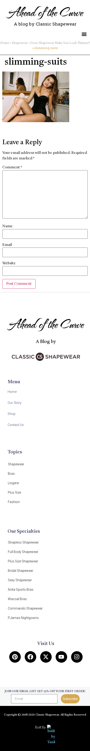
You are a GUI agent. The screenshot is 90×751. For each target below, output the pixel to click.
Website (9, 263)
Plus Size (14, 492)
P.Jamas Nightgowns (23, 618)
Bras (11, 473)
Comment (12, 167)
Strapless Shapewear (23, 542)
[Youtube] (61, 657)
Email (7, 245)
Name (7, 226)
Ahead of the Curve (45, 12)
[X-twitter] (46, 657)
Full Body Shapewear (23, 552)
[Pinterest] (15, 657)
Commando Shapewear (25, 608)
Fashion (14, 502)
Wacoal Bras (17, 599)
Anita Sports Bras (20, 589)
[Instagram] (77, 657)
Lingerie (13, 483)
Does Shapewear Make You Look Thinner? (60, 43)
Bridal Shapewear (20, 571)
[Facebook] (30, 657)
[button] (84, 34)
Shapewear (19, 43)
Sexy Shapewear (20, 580)
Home (4, 43)
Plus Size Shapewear (23, 561)
